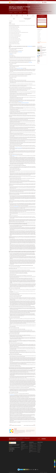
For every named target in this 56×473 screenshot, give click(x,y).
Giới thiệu (22, 443)
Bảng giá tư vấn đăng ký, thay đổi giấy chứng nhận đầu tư (32, 445)
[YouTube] (12, 451)
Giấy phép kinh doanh (39, 445)
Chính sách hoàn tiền (23, 445)
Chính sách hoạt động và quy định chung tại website (24, 446)
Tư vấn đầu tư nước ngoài (26, 2)
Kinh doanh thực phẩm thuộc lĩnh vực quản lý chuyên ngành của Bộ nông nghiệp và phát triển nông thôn (43, 50)
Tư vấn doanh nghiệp (20, 2)
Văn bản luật (39, 42)
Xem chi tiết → (41, 48)
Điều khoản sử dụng (45, 472)
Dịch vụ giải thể (39, 31)
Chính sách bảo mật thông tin (23, 444)
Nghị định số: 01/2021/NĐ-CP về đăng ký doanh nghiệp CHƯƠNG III (15, 425)
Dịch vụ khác (39, 32)
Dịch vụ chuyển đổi (39, 30)
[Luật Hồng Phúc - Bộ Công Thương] (20, 469)
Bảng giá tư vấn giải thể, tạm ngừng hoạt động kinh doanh (32, 450)
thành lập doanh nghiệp (14, 155)
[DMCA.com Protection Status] (26, 469)
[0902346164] (54, 460)
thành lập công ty (20, 101)
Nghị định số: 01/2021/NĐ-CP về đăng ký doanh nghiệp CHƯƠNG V (29, 425)
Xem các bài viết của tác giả (16, 433)
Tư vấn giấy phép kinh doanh (33, 2)
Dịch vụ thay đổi (39, 447)
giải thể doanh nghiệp (16, 206)
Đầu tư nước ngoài (39, 444)
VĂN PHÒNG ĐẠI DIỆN (30, 46)
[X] (9, 451)
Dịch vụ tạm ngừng (39, 33)
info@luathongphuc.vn (45, 0)
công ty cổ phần (30, 62)
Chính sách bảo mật (41, 472)
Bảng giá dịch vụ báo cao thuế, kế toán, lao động (33, 451)
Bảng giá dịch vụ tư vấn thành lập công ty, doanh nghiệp (33, 443)
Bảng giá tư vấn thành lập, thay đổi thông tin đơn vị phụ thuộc (32, 447)
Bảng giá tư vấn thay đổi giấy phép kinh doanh (32, 448)
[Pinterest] (10, 451)
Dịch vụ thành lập (39, 443)
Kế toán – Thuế (38, 2)
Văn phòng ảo (39, 43)
